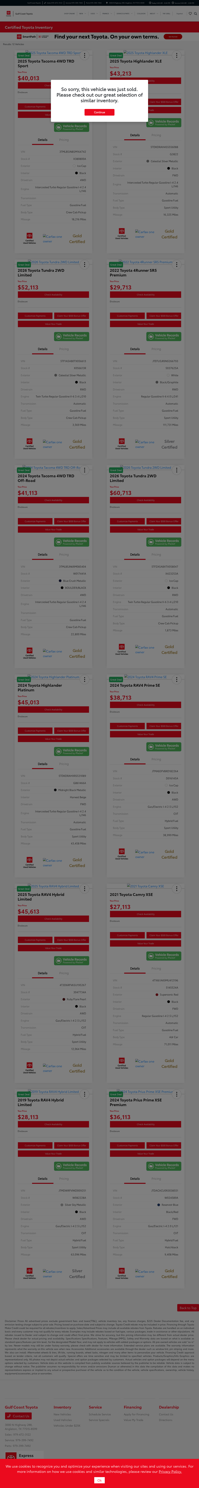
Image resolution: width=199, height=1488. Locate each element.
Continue (99, 112)
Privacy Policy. (170, 1471)
